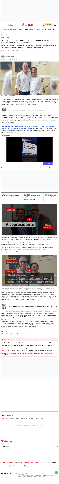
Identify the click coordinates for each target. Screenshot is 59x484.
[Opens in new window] (5, 473)
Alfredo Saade (24, 333)
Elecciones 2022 (14, 333)
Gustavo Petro (5, 333)
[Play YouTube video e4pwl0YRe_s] (29, 219)
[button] (29, 219)
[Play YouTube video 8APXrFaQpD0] (29, 270)
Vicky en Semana (10, 34)
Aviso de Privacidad (6, 477)
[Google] (2, 473)
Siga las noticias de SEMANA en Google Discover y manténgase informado (22, 50)
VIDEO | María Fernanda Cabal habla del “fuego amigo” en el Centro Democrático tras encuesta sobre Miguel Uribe (10, 197)
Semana (3, 34)
